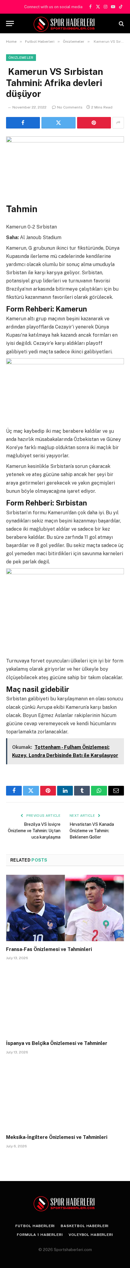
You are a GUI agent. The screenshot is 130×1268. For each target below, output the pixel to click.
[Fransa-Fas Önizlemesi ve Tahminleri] (65, 908)
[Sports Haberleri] (65, 23)
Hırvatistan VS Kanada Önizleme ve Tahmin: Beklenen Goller (92, 830)
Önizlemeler (21, 57)
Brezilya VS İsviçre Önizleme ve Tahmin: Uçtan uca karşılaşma (34, 830)
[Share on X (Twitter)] (58, 122)
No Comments (70, 107)
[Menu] (10, 23)
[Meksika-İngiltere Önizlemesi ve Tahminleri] (65, 1096)
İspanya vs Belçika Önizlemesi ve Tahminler (56, 1043)
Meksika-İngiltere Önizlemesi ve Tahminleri (56, 1137)
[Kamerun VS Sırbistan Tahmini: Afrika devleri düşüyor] (65, 164)
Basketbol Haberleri (85, 1226)
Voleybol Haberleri (91, 1235)
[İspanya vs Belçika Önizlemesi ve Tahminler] (65, 1002)
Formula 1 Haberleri (40, 1235)
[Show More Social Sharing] (118, 122)
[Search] (121, 23)
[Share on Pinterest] (94, 122)
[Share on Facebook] (23, 122)
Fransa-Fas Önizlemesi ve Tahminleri (49, 949)
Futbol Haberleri (35, 1226)
